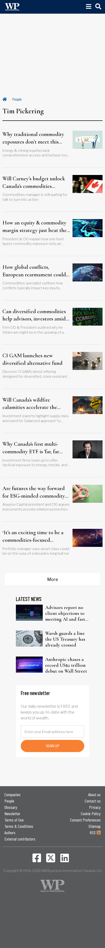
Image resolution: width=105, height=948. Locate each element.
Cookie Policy (91, 813)
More (52, 579)
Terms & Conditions (18, 826)
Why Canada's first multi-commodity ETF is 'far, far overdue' (30, 448)
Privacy (95, 807)
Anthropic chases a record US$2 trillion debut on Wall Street (66, 665)
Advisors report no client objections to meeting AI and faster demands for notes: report (67, 613)
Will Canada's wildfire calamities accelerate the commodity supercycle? (29, 404)
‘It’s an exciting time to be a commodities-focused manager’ (32, 536)
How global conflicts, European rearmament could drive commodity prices (34, 271)
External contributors (19, 839)
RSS (93, 832)
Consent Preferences (85, 819)
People (17, 99)
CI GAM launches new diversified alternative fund (32, 359)
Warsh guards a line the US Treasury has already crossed (65, 639)
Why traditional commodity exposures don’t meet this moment (33, 138)
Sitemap (94, 826)
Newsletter (12, 813)
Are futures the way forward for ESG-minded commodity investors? (33, 492)
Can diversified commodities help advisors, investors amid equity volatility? (34, 315)
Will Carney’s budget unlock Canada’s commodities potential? (33, 182)
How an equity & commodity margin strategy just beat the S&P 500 (34, 227)
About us (94, 794)
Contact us (93, 800)
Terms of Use (14, 819)
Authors (9, 832)
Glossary (10, 807)
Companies (12, 794)
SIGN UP (52, 746)
